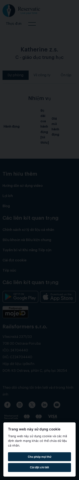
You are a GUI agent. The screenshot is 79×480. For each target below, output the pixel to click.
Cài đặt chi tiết (39, 467)
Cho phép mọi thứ (39, 456)
